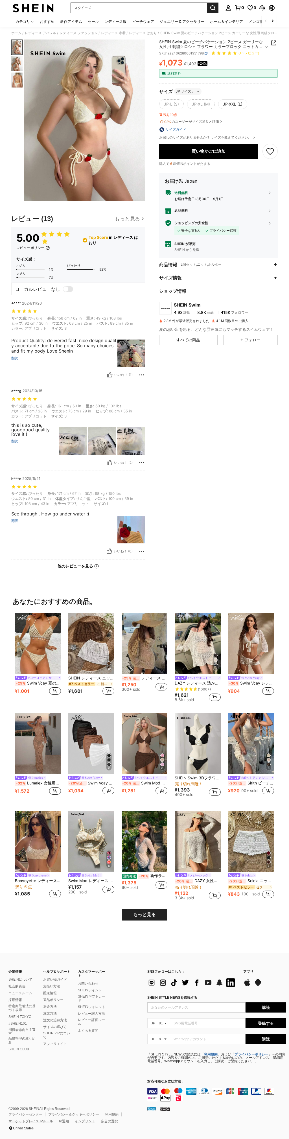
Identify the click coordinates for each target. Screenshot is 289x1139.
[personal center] (228, 8)
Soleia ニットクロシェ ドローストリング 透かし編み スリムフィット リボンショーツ (251, 880)
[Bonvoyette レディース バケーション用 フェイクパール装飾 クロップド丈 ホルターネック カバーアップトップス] (38, 841)
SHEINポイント (90, 990)
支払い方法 (51, 986)
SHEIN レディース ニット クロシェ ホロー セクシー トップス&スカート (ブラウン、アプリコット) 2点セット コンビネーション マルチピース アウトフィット (91, 678)
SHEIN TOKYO (19, 1017)
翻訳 (14, 358)
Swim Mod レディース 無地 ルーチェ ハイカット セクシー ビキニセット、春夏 (91, 880)
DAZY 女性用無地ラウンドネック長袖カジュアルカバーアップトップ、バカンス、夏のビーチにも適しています (198, 880)
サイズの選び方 (55, 1027)
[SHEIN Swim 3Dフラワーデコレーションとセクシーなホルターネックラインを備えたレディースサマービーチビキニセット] (198, 743)
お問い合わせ (88, 983)
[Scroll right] (273, 21)
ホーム (16, 33)
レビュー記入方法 (91, 1014)
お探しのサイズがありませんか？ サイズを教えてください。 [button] (205, 137)
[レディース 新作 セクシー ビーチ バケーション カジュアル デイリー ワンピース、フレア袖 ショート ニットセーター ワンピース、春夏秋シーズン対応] (145, 643)
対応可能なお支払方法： (166, 1081)
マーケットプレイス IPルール (30, 1121)
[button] (262, 8)
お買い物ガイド (55, 979)
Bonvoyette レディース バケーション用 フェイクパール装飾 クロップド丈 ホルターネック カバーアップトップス (38, 880)
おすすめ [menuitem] (47, 21)
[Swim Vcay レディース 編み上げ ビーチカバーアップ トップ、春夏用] (251, 643)
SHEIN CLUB (18, 1049)
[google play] (258, 985)
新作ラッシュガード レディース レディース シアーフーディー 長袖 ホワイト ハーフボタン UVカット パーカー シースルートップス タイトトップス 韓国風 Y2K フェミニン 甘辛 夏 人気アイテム (145, 875)
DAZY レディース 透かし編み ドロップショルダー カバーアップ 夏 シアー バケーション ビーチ (198, 683)
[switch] (68, 289)
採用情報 (15, 1000)
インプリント (85, 1121)
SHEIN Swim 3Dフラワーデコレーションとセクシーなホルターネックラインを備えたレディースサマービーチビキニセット (198, 778)
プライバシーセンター (25, 1114)
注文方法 (50, 1013)
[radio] (171, 104)
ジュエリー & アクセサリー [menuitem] (182, 21)
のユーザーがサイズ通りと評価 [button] (191, 121)
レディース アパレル (40, 33)
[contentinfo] (216, 1094)
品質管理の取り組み (22, 1040)
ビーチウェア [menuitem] (143, 21)
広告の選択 (109, 1121)
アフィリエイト (55, 1044)
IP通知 (64, 1121)
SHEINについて (20, 979)
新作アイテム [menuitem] (71, 21)
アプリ (248, 972)
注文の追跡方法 (55, 1020)
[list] (192, 982)
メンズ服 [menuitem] (256, 21)
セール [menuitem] (93, 21)
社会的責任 (16, 986)
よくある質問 (88, 1031)
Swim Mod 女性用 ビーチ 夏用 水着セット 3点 (145, 783)
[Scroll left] (266, 21)
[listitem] (38, 657)
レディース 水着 (113, 33)
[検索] (212, 8)
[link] (239, 7)
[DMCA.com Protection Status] (165, 1109)
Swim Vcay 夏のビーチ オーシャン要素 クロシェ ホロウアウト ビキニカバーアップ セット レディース (38, 683)
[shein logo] (33, 8)
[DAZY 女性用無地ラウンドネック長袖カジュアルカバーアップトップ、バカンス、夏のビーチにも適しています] (198, 841)
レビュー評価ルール (91, 1022)
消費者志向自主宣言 (22, 1032)
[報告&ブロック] (141, 374)
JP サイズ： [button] (185, 91)
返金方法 (50, 1007)
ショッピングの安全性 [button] (191, 223)
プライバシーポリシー (251, 1054)
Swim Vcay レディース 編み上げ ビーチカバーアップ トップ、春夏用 (251, 683)
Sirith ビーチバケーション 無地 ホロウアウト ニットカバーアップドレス (251, 783)
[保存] (270, 151)
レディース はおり (143, 33)
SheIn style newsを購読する (172, 998)
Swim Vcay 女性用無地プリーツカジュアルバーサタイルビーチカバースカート (91, 783)
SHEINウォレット (91, 1007)
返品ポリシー (53, 1000)
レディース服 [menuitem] (115, 21)
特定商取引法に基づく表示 (22, 1008)
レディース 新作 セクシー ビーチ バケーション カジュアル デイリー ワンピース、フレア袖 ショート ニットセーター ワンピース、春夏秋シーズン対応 (145, 678)
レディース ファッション (79, 33)
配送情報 (50, 993)
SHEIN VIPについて (56, 1035)
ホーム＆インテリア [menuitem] (226, 21)
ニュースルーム (20, 993)
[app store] (247, 985)
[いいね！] (109, 374)
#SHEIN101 (17, 1024)
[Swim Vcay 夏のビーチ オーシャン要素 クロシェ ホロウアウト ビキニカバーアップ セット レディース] (38, 643)
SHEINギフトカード (91, 998)
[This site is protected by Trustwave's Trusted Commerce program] (151, 1109)
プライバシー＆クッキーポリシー (73, 1114)
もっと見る (144, 914)
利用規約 (211, 1054)
